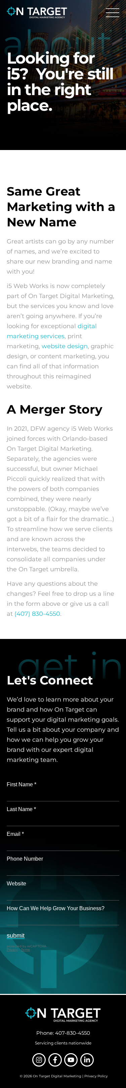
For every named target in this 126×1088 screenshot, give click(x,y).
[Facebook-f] (55, 1060)
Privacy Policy (96, 1076)
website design (65, 346)
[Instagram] (39, 1060)
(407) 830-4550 (37, 614)
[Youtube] (71, 1060)
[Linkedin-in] (87, 1060)
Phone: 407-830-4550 (63, 1033)
